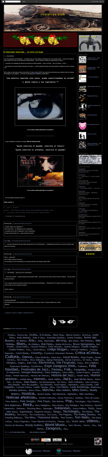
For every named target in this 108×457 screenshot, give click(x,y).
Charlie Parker (16, 349)
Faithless (82, 366)
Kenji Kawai (59, 384)
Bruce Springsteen (83, 344)
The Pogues (65, 414)
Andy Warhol (23, 337)
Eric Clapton (91, 362)
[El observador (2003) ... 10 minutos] (40, 125)
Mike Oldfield (63, 390)
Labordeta (72, 384)
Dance (27, 357)
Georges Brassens (31, 372)
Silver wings (82, 181)
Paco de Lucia (91, 398)
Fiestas (56, 369)
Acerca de (22, 335)
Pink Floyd (43, 401)
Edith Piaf (31, 363)
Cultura (22, 210)
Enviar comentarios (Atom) (19, 328)
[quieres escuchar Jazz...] (90, 250)
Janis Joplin (54, 379)
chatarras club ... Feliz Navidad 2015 (93, 68)
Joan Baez (30, 381)
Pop (68, 401)
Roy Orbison (86, 405)
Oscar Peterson (65, 398)
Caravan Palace (38, 347)
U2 (67, 421)
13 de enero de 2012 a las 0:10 (22, 297)
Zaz (65, 429)
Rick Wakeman (12, 405)
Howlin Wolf (82, 375)
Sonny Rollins (79, 408)
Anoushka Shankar (55, 338)
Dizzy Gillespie (37, 360)
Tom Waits (82, 417)
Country (36, 353)
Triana (60, 421)
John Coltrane (75, 382)
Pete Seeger (27, 401)
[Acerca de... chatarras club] (90, 51)
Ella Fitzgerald (65, 362)
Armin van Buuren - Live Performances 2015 (94, 144)
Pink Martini (57, 401)
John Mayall (13, 384)
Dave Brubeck (42, 357)
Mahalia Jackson (17, 390)
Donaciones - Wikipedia (41, 451)
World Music (55, 425)
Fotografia (79, 369)
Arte (31, 340)
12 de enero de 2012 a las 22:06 (20, 269)
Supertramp (25, 411)
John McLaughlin (29, 384)
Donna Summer (72, 360)
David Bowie (70, 357)
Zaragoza (53, 428)
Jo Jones (16, 382)
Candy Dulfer (22, 347)
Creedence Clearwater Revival (58, 353)
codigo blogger (57, 349)
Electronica (46, 362)
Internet (28, 210)
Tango (56, 411)
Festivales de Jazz (34, 369)
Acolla (33, 334)
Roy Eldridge (72, 405)
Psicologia (80, 401)
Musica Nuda (43, 394)
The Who (29, 417)
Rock (27, 404)
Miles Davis (79, 390)
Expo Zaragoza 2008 (60, 366)
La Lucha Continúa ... (93, 77)
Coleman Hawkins (78, 349)
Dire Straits (22, 360)
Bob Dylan (47, 344)
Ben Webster (87, 341)
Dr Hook (86, 360)
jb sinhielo (82, 215)
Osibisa (78, 398)
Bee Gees (73, 341)
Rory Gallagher (42, 405)
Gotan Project (82, 372)
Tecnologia (45, 210)
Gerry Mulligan (52, 372)
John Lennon (91, 382)
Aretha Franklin (74, 338)
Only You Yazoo (91, 134)
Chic (28, 349)
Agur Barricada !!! (92, 115)
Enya (79, 363)
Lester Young (40, 387)
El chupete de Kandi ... (93, 124)
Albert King (58, 335)
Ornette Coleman (47, 398)
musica (28, 393)
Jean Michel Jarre (83, 379)
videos (51, 210)
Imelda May (25, 379)
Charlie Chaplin (89, 346)
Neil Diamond (58, 394)
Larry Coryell (86, 384)
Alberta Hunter (72, 335)
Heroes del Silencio (40, 375)
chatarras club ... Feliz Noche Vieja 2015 (93, 58)
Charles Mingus (71, 347)
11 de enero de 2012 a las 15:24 (22, 223)
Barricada (48, 341)
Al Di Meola (44, 335)
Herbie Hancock (20, 375)
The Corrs (21, 414)
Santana (20, 408)
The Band (87, 411)
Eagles (21, 363)
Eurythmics (36, 366)
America (86, 335)
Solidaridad (61, 408)
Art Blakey (21, 341)
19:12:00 (15, 207)
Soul (90, 408)
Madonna (95, 387)
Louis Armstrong (79, 387)
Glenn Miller (68, 372)
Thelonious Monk (47, 417)
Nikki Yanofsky (86, 394)
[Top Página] (65, 441)
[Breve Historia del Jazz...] (90, 163)
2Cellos (11, 335)
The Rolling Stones (84, 414)
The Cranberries (36, 414)
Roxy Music (57, 405)
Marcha (47, 390)
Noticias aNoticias (36, 210)
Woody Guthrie (33, 425)
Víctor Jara (78, 421)
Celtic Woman (54, 347)
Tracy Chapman (21, 421)
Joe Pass (61, 382)
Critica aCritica (15, 210)
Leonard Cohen (23, 387)
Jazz (67, 379)
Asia (40, 341)
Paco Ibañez (11, 401)
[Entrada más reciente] (61, 322)
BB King (61, 340)
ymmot (6, 241)
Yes (93, 425)
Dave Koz (55, 357)
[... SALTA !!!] (98, 445)
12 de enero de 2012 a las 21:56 (22, 254)
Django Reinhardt (54, 360)
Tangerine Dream (42, 412)
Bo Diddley (33, 344)
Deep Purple (86, 357)
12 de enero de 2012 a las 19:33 (20, 241)
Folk (67, 369)
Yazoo (86, 425)
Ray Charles (93, 401)
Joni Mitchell (45, 384)
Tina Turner (66, 417)
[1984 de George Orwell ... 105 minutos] (40, 186)
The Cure (51, 414)
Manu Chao (34, 390)
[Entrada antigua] (71, 322)
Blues (21, 344)
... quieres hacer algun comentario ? (18, 313)
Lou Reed (62, 387)
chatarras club (52, 14)
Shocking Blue (33, 408)
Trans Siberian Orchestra (43, 421)
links (52, 387)
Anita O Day (38, 338)
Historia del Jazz (62, 375)
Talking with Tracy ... (93, 96)
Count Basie (22, 353)
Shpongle (47, 408)
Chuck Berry (38, 349)
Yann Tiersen (74, 425)
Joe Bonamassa (46, 382)
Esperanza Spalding (19, 366)
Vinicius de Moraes (14, 425)
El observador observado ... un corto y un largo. (23, 52)
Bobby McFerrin (62, 344)
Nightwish (72, 394)
